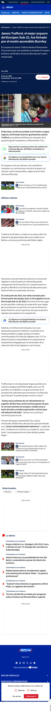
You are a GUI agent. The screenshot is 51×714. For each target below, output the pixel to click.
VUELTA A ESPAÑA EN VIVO (32, 13)
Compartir (44, 77)
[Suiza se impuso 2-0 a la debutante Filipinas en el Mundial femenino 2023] (7, 185)
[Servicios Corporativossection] (47, 681)
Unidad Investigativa (38, 2)
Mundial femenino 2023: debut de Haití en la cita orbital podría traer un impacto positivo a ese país (31, 448)
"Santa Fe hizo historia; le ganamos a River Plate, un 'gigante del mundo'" (27, 585)
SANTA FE (15, 13)
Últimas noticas (13, 2)
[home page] (2, 2)
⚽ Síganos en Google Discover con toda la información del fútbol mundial (27, 158)
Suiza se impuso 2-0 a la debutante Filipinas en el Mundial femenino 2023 (31, 186)
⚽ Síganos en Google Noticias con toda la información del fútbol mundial (27, 320)
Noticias (34, 690)
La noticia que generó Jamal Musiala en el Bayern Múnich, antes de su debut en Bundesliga (33, 210)
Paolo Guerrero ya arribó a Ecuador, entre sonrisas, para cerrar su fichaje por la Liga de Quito (33, 462)
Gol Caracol (24, 2)
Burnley (8, 492)
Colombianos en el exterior (16, 541)
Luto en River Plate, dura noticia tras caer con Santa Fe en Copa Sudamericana (32, 223)
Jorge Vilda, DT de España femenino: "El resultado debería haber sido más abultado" (32, 475)
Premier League (23, 492)
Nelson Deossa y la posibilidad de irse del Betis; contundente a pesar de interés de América (26, 560)
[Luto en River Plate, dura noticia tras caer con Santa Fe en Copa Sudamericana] (7, 223)
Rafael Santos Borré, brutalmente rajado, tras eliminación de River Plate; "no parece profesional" (27, 573)
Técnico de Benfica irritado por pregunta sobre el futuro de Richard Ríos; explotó (26, 595)
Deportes (21, 690)
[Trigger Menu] (3, 7)
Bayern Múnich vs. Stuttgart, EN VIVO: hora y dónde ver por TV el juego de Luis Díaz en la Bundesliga (27, 547)
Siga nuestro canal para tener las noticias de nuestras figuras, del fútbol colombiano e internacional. (27, 148)
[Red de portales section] (47, 675)
